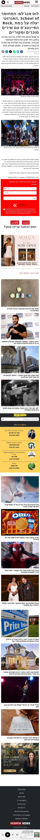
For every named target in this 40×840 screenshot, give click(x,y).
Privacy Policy (21, 213)
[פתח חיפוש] (8, 2)
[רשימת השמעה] (17, 835)
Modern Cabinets (21, 819)
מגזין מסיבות (21, 804)
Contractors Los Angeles (21, 815)
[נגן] (7, 834)
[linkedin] (6, 51)
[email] (2, 51)
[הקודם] (3, 835)
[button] (5, 188)
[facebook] (21, 51)
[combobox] (20, 419)
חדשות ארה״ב (21, 800)
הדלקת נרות (35, 6)
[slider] (26, 838)
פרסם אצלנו (21, 789)
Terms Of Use (27, 213)
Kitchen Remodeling (21, 811)
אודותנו (21, 793)
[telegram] (17, 51)
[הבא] (13, 835)
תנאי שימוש (21, 797)
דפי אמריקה (21, 808)
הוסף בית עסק (20, 424)
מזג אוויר (26, 6)
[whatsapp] (14, 51)
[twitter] (10, 51)
